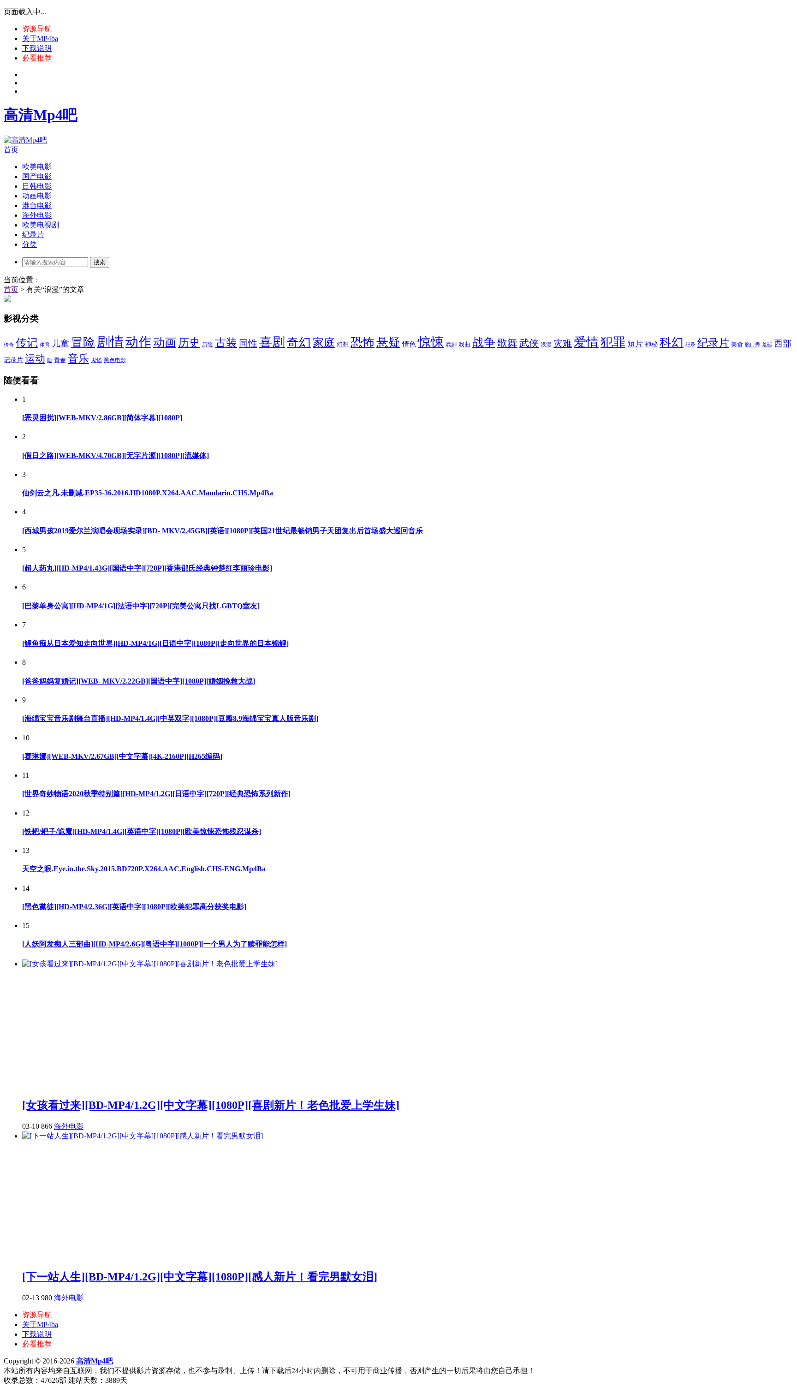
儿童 (60, 343)
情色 (409, 344)
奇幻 (299, 342)
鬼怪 (96, 360)
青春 (60, 360)
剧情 (110, 341)
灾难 (562, 343)
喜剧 (272, 342)
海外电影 (37, 215)
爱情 (586, 342)
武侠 (529, 343)
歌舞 (507, 343)
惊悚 (431, 342)
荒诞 (767, 344)
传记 (27, 343)
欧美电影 (37, 167)
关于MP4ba (40, 38)
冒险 (83, 342)
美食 (737, 344)
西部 (782, 343)
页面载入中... (25, 12)
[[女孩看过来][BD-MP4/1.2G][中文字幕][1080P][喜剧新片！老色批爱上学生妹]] (150, 964)
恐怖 (363, 342)
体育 (45, 344)
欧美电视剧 (40, 225)
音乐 (78, 358)
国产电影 (37, 176)
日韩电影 (37, 186)
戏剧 (451, 344)
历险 (207, 344)
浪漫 (546, 344)
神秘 (651, 344)
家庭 (324, 343)
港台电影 (37, 205)
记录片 (13, 360)
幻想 (343, 344)
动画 (164, 342)
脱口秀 (752, 344)
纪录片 (33, 234)
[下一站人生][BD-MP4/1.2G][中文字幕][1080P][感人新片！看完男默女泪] (199, 1277)
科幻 (672, 342)
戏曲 (464, 344)
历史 (189, 342)
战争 (483, 342)
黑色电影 (115, 360)
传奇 (9, 344)
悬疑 (388, 342)
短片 (635, 343)
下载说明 (37, 48)
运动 (35, 358)
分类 (29, 244)
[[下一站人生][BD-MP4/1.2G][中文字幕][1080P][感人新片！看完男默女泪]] (142, 1136)
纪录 (690, 344)
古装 (226, 343)
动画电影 (37, 196)
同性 (248, 343)
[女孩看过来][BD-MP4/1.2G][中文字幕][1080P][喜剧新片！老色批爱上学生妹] (210, 1105)
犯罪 (613, 342)
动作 (138, 342)
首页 (11, 150)
